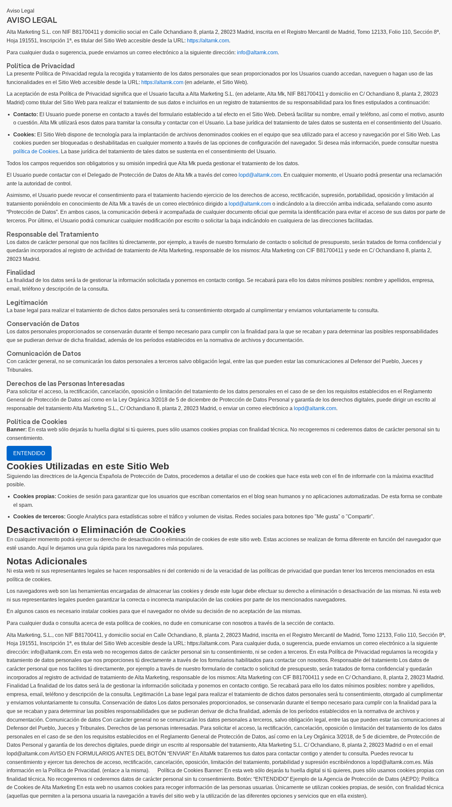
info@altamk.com (257, 52)
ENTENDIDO (29, 453)
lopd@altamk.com (260, 175)
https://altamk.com (208, 40)
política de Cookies (35, 151)
